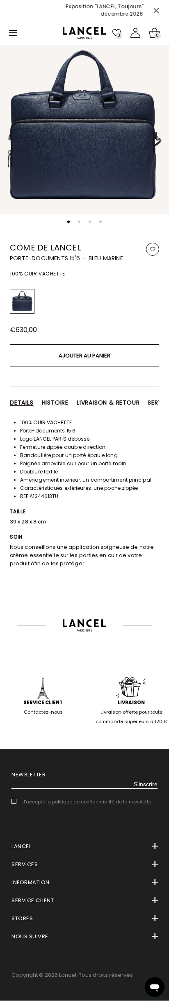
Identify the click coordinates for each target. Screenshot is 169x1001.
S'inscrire (146, 784)
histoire (55, 402)
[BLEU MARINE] (22, 301)
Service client (43, 702)
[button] (68, 222)
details (22, 402)
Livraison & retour (108, 402)
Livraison (131, 702)
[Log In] (135, 33)
